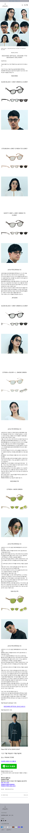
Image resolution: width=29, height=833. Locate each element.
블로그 (5, 48)
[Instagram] (3, 820)
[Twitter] (5, 820)
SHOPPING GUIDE (4, 815)
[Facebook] (1, 820)
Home (2, 48)
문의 (12, 815)
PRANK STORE (6, 823)
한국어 (3, 829)
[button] (25, 5)
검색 (10, 815)
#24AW (2, 789)
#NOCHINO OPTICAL (9, 789)
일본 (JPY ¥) (9, 829)
